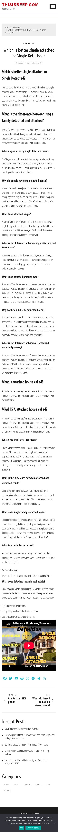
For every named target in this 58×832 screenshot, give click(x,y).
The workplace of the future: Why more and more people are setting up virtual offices (30, 736)
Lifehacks (39, 784)
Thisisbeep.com (20, 5)
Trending (29, 44)
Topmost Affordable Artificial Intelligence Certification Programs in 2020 (26, 762)
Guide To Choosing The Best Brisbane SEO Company (26, 744)
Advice (6, 784)
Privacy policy (33, 828)
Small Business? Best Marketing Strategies (22, 728)
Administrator (36, 63)
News (49, 784)
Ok (21, 828)
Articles (16, 784)
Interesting (27, 784)
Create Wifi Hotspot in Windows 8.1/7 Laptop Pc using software (27, 752)
